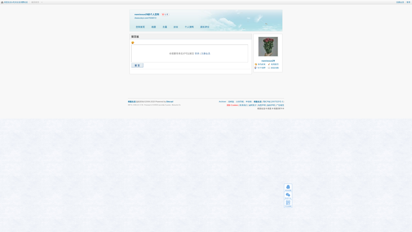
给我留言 (275, 64)
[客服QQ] (288, 188)
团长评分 (204, 27)
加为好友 (262, 64)
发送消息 (275, 68)
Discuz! (169, 102)
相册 (153, 27)
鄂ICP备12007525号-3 (273, 102)
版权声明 (271, 105)
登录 (408, 2)
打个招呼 (262, 68)
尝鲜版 (231, 102)
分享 (166, 14)
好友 (176, 27)
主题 (165, 27)
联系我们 (243, 105)
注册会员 (400, 2)
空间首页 (140, 27)
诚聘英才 (253, 105)
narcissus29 (268, 60)
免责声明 (262, 105)
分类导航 (240, 102)
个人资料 (189, 27)
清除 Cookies (232, 105)
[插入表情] (133, 42)
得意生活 (258, 102)
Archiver (222, 102)
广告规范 (280, 105)
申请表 (249, 102)
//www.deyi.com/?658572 (145, 18)
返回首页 (35, 2)
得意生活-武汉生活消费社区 (16, 2)
